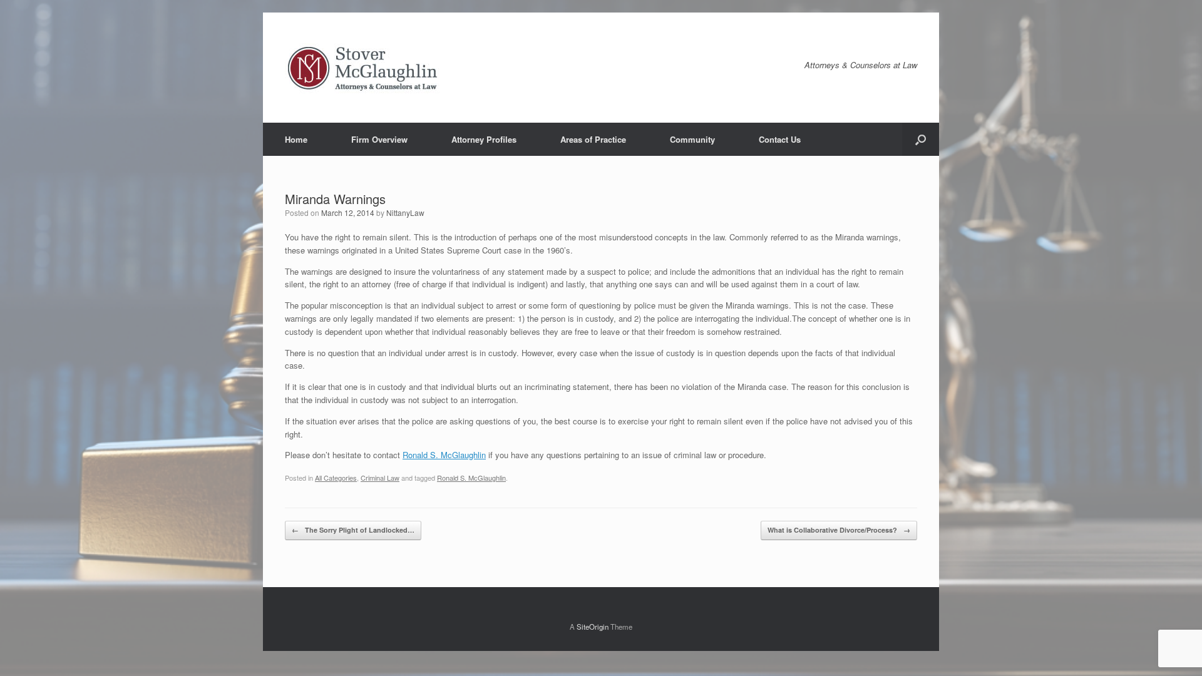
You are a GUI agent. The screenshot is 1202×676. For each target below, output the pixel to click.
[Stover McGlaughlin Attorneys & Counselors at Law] (363, 68)
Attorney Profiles (483, 139)
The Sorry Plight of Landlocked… (353, 530)
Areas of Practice (593, 139)
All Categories (336, 478)
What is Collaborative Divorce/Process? (839, 530)
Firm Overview (379, 139)
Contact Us (780, 139)
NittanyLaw (405, 212)
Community (692, 139)
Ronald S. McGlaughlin (444, 455)
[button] (920, 139)
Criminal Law (380, 478)
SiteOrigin (593, 627)
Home (296, 139)
